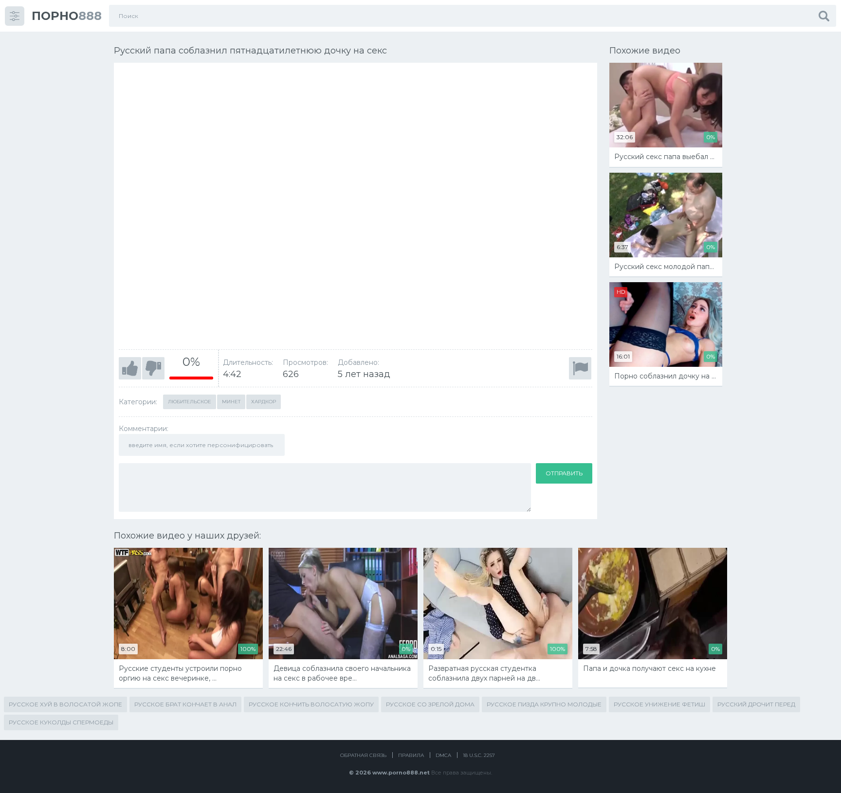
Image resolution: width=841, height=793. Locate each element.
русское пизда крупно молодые (544, 704)
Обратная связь (363, 755)
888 (67, 15)
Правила (411, 755)
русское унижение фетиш (659, 704)
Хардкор (263, 401)
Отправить (564, 473)
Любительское (189, 401)
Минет (231, 401)
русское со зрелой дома (430, 704)
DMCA (443, 755)
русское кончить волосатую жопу (311, 704)
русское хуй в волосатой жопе (65, 704)
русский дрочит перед (756, 704)
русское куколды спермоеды (61, 722)
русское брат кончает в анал (185, 704)
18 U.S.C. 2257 (479, 755)
